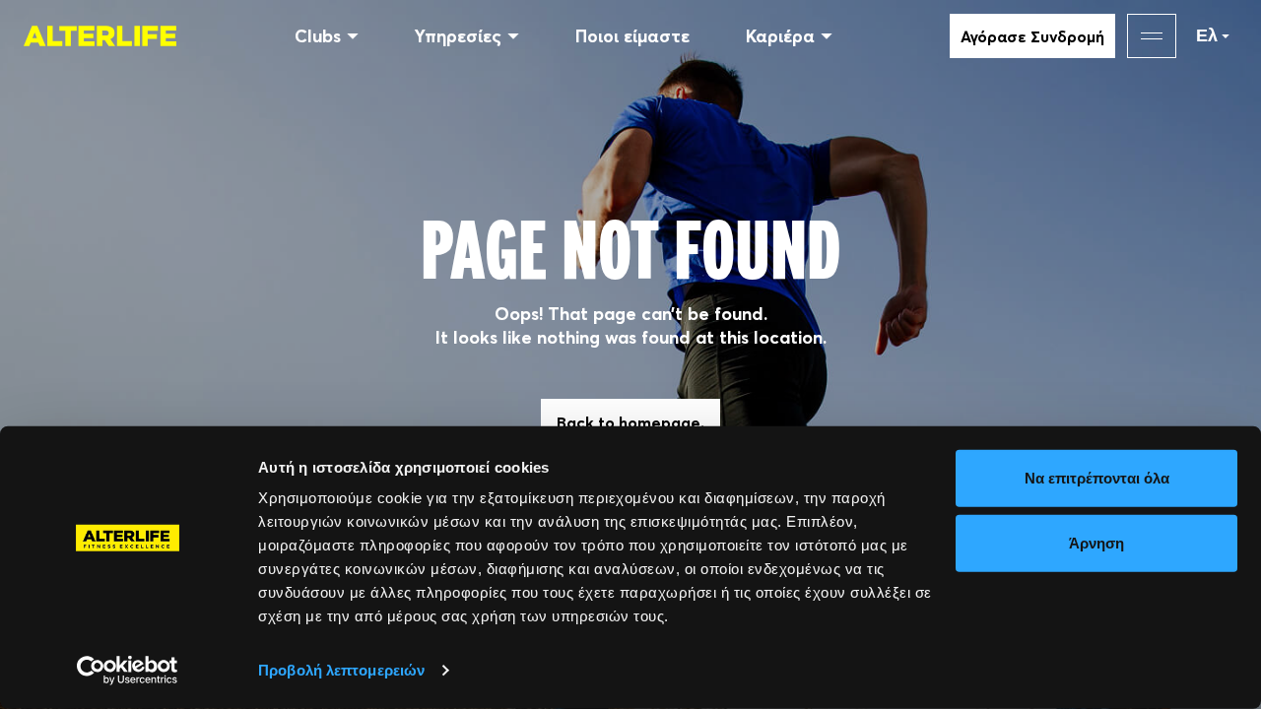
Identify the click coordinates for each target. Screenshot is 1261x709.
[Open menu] (1151, 36)
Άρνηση (1096, 542)
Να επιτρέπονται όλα (1097, 478)
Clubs (318, 36)
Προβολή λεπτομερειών (341, 670)
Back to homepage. (630, 422)
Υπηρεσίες (458, 36)
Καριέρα (780, 36)
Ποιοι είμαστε (632, 36)
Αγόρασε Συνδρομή (1032, 36)
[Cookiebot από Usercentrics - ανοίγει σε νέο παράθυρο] (127, 670)
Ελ (1207, 35)
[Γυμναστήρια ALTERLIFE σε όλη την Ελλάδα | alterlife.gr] (100, 35)
